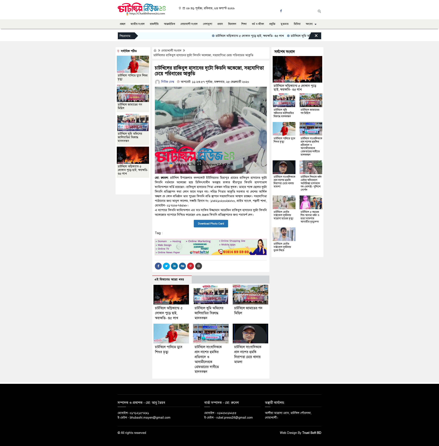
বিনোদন (232, 24)
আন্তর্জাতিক (169, 24)
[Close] (313, 36)
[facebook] (281, 11)
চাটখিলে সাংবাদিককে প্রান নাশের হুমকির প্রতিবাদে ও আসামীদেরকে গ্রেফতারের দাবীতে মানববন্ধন (311, 146)
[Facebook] (158, 266)
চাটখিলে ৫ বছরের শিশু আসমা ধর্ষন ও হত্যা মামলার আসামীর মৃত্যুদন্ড (310, 216)
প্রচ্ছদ (122, 24)
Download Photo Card (211, 223)
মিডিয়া (297, 24)
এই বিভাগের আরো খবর (169, 279)
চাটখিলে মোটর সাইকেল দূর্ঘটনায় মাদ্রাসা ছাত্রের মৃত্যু (283, 215)
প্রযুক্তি (272, 24)
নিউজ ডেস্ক (167, 82)
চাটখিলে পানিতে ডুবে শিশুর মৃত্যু (284, 140)
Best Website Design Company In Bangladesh (131, 186)
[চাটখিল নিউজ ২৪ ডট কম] (141, 9)
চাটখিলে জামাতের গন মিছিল (310, 111)
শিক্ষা (244, 24)
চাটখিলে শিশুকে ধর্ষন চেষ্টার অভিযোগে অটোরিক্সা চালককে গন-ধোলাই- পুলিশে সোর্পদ (311, 183)
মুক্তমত (285, 24)
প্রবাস (220, 24)
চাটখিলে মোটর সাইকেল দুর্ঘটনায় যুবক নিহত (282, 247)
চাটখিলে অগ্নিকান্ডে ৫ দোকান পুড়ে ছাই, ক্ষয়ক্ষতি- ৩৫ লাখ (235, 36)
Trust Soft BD (311, 433)
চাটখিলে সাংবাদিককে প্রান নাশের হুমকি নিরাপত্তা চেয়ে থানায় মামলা (284, 181)
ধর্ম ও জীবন (258, 24)
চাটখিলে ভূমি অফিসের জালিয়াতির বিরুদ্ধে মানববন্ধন (307, 36)
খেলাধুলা (207, 24)
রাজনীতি (154, 24)
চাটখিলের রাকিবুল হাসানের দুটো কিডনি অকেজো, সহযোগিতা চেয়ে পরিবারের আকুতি (203, 55)
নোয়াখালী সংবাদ (189, 24)
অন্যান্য (309, 24)
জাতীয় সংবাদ (138, 24)
